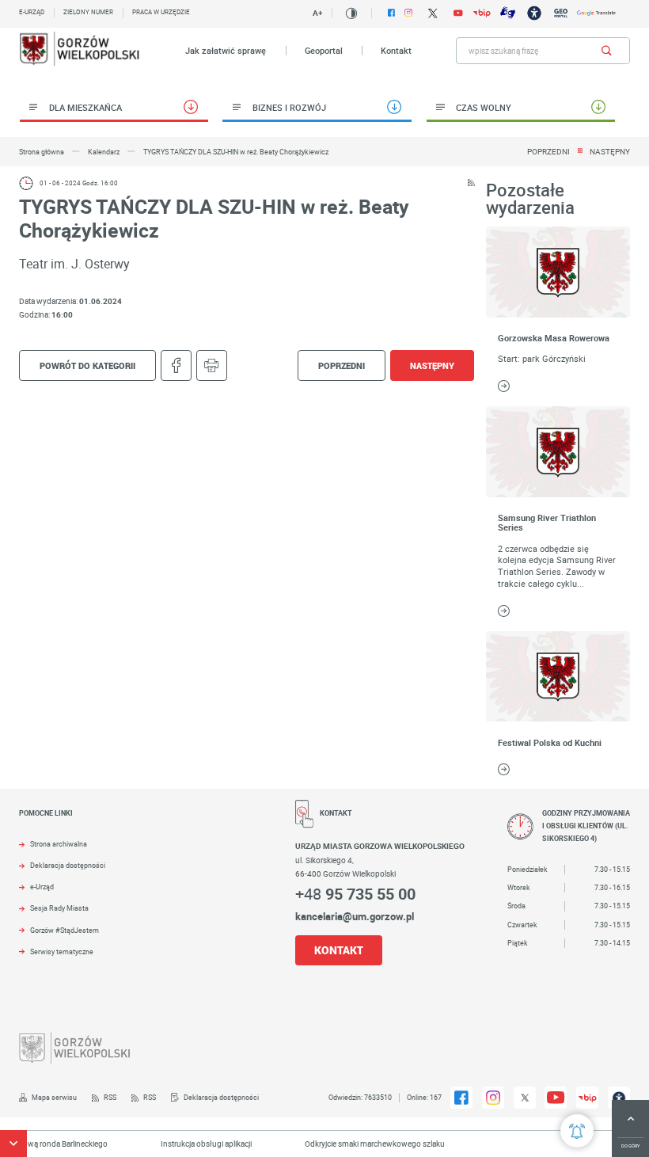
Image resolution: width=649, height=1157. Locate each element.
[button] (13, 1143)
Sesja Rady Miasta (59, 908)
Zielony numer (88, 12)
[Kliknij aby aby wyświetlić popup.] (577, 1130)
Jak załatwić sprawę (225, 50)
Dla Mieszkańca (85, 107)
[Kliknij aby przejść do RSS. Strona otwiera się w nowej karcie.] (471, 183)
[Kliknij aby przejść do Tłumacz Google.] (596, 13)
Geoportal (324, 50)
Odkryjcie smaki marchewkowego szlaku (363, 1143)
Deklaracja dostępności (67, 865)
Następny (610, 151)
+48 (355, 893)
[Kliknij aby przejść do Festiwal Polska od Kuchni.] (558, 676)
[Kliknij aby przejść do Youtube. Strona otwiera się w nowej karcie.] (458, 13)
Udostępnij (176, 365)
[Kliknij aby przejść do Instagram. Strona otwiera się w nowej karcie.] (408, 13)
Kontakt (396, 50)
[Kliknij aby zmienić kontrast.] (351, 13)
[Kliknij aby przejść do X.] (432, 13)
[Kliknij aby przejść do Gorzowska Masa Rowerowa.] (558, 272)
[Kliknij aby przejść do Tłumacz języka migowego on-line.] (507, 12)
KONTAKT (338, 949)
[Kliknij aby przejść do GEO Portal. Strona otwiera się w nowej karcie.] (560, 13)
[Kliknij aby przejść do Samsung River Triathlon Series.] (558, 451)
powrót (87, 365)
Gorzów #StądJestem (64, 930)
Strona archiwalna (58, 844)
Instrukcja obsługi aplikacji (194, 1143)
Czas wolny (483, 107)
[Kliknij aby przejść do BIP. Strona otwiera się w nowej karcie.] (482, 13)
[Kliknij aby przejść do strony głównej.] (80, 51)
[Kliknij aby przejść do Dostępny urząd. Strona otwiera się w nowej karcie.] (534, 13)
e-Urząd (42, 887)
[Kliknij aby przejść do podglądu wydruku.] (211, 365)
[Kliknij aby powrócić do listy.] (580, 151)
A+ (317, 12)
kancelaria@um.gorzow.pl (354, 916)
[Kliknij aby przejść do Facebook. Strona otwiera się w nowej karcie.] (392, 13)
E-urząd (31, 12)
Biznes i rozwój (289, 107)
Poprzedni (548, 151)
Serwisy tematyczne (61, 952)
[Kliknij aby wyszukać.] (606, 50)
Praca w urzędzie (161, 12)
